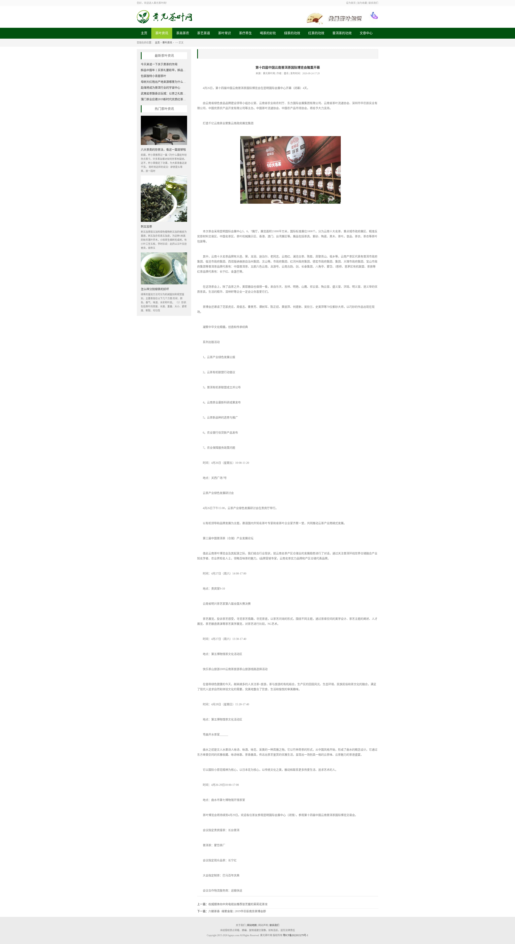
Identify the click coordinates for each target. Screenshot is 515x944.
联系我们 (274, 925)
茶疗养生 (245, 33)
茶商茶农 (182, 33)
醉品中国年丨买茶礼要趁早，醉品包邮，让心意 (164, 70)
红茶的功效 (316, 33)
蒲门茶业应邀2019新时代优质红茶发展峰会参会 (164, 99)
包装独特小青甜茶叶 (153, 75)
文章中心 (366, 33)
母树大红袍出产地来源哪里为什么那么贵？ (164, 81)
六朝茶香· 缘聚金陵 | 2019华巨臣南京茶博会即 (237, 911)
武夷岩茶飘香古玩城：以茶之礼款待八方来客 (164, 93)
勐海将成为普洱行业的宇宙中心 (160, 87)
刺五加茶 (146, 226)
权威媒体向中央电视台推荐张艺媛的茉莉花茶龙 (238, 904)
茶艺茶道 (203, 33)
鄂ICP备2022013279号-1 (295, 935)
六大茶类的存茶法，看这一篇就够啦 (163, 149)
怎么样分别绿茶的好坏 (155, 289)
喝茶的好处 (268, 33)
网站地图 (252, 925)
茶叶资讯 (161, 33)
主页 (144, 33)
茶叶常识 (224, 33)
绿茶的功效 (292, 33)
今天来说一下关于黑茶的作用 (159, 64)
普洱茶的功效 (342, 33)
